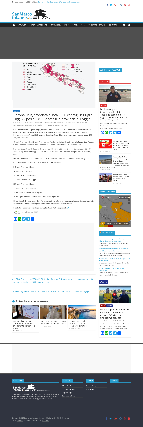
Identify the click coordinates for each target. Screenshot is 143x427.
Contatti (113, 25)
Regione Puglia (67, 393)
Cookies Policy (91, 386)
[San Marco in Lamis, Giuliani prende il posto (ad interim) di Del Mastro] (105, 174)
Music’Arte (92, 25)
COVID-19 (45, 125)
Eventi (66, 25)
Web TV (109, 306)
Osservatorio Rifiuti (68, 396)
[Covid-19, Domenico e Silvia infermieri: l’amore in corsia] (53, 306)
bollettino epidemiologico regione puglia (62, 122)
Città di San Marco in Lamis (71, 386)
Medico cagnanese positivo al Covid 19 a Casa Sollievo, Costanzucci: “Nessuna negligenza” (54, 291)
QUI (68, 208)
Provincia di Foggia (68, 389)
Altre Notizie (42, 25)
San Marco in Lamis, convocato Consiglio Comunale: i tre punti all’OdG (62, 2)
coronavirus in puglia (35, 125)
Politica (31, 25)
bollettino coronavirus (43, 122)
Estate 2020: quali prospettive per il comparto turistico (78, 323)
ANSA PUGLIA (108, 232)
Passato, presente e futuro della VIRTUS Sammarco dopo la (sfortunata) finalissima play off (114, 313)
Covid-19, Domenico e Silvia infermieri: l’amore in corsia (53, 322)
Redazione (30, 122)
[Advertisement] (71, 43)
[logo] (31, 385)
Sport (83, 25)
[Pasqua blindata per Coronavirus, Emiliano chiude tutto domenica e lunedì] (25, 306)
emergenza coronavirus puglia (58, 125)
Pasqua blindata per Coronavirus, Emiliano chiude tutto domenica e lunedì (24, 324)
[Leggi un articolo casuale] (129, 25)
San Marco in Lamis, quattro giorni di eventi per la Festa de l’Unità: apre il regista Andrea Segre (121, 145)
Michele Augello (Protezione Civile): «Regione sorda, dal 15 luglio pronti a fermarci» (113, 113)
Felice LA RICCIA (119, 320)
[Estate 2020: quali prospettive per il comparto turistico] (82, 306)
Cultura (75, 25)
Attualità (22, 25)
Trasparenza (56, 25)
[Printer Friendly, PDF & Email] (19, 212)
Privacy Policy (90, 389)
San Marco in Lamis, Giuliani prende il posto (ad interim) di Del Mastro (121, 178)
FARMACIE (102, 25)
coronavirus (24, 125)
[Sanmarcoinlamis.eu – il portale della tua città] (14, 25)
